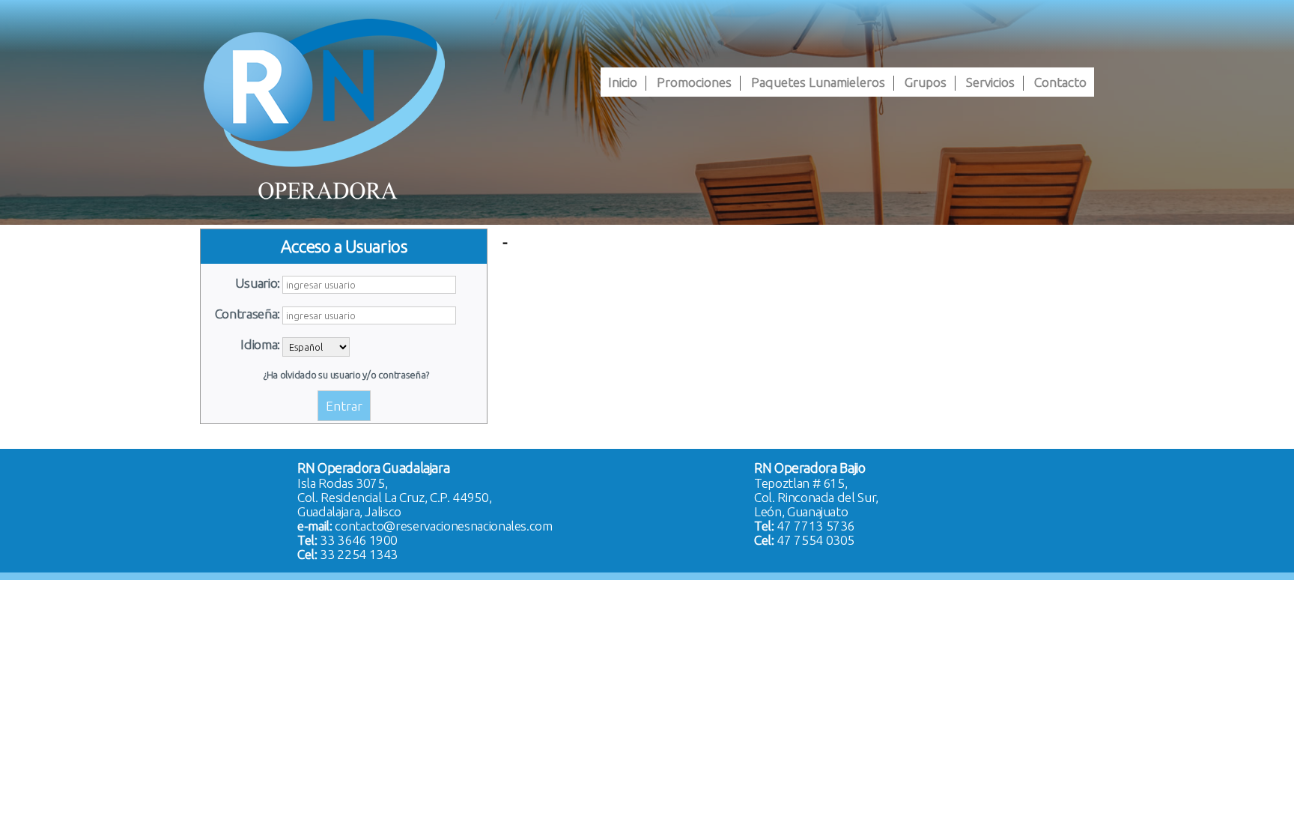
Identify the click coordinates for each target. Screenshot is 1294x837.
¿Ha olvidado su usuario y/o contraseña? (346, 375)
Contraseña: (247, 313)
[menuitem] (623, 82)
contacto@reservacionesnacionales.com (444, 526)
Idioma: (260, 344)
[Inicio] (324, 109)
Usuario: (257, 283)
